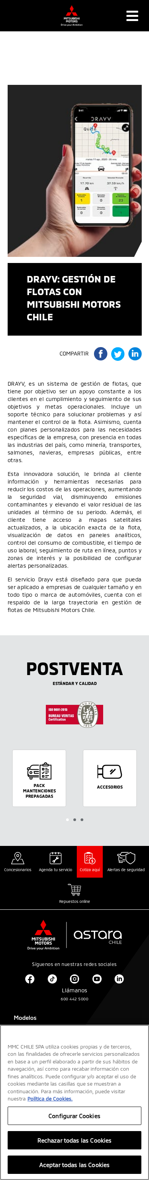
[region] (74, 1102)
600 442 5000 (74, 999)
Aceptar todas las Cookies (74, 1164)
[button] (67, 819)
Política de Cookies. (50, 1099)
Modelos (25, 1017)
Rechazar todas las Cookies (74, 1140)
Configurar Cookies (74, 1115)
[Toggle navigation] (132, 16)
